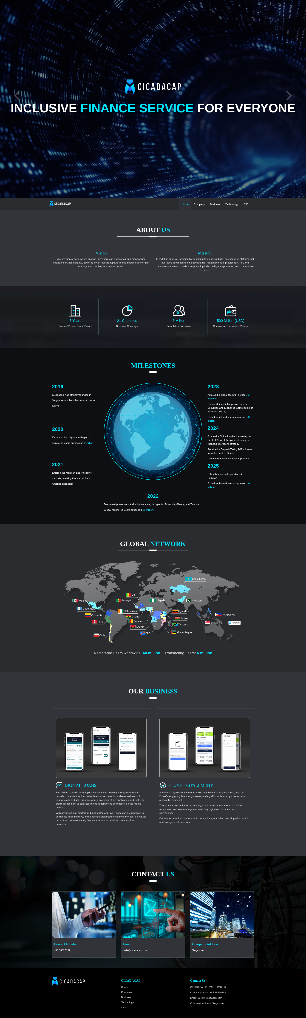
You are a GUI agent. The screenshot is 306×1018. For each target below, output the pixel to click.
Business (215, 204)
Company (199, 204)
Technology (231, 204)
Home (185, 204)
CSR (246, 204)
